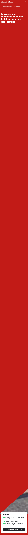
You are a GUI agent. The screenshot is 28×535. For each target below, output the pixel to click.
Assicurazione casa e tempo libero (11, 6)
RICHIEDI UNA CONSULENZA (14, 529)
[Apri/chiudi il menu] (25, 1)
